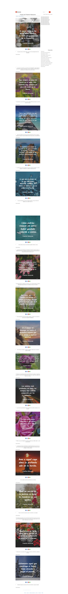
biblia (25, 592)
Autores (17, 16)
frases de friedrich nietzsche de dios (45, 18)
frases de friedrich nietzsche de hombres (45, 19)
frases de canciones (43, 61)
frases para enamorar (48, 55)
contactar (27, 592)
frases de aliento (43, 65)
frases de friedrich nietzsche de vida (45, 17)
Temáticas (51, 14)
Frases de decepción (43, 57)
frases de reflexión (46, 56)
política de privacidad (32, 592)
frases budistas (46, 62)
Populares (47, 14)
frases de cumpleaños (43, 60)
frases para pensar (43, 66)
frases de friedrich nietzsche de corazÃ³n (45, 24)
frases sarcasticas (47, 65)
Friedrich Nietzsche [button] (18, 54)
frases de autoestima (48, 61)
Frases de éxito (42, 62)
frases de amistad (50, 62)
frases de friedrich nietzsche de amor (45, 16)
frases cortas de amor (47, 52)
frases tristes (42, 56)
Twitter (42, 592)
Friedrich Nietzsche (21, 16)
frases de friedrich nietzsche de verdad (45, 20)
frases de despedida (43, 55)
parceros (36, 592)
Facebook (39, 592)
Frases (49, 14)
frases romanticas (43, 52)
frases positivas (48, 60)
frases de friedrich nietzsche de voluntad (45, 23)
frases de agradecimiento (48, 57)
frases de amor (42, 51)
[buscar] (49, 12)
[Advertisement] (34, 5)
